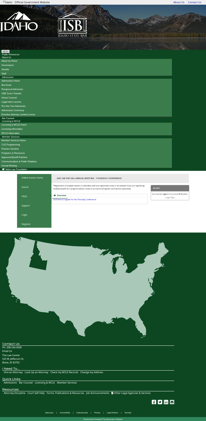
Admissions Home (11, 80)
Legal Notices (112, 413)
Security (128, 413)
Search (25, 186)
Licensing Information (12, 129)
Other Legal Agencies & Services (132, 393)
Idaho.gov (49, 413)
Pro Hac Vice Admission (13, 106)
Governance (8, 65)
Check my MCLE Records (64, 372)
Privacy (97, 413)
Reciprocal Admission (12, 89)
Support (26, 205)
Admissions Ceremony (13, 110)
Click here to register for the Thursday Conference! (74, 199)
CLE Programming (11, 144)
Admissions (10, 382)
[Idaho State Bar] (19, 24)
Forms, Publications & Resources (65, 393)
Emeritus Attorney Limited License (18, 114)
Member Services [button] (11, 136)
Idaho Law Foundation (16, 169)
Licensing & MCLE (45, 382)
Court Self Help (36, 393)
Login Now (169, 197)
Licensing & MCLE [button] (11, 121)
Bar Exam (6, 85)
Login (24, 214)
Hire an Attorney (13, 372)
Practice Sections (10, 149)
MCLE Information (10, 133)
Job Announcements (97, 393)
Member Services (67, 382)
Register (26, 223)
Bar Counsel (26, 382)
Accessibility (65, 413)
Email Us (7, 351)
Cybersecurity (82, 413)
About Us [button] (6, 57)
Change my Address (91, 372)
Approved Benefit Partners (14, 157)
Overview (61, 195)
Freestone (98, 419)
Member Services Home (14, 140)
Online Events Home (32, 177)
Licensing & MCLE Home (14, 124)
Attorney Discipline (14, 393)
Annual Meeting (9, 165)
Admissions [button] (8, 77)
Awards (5, 69)
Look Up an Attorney (36, 372)
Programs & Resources (13, 153)
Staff (4, 73)
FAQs (24, 196)
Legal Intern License (11, 102)
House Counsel (9, 97)
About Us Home (9, 61)
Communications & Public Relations (19, 161)
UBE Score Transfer (11, 93)
